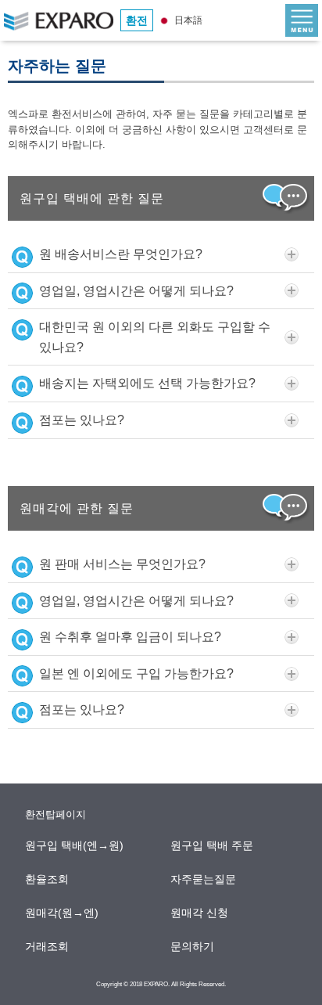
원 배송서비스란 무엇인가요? (120, 254)
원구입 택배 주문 (212, 845)
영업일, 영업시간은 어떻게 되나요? (136, 290)
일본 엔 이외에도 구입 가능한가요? (136, 673)
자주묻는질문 (204, 879)
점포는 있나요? (81, 420)
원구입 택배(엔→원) (75, 845)
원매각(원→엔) (62, 912)
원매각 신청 (200, 912)
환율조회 (48, 879)
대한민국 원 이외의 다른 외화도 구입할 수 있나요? (154, 337)
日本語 (187, 20)
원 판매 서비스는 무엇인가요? (122, 564)
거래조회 (48, 946)
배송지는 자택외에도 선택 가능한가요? (147, 383)
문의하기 (193, 946)
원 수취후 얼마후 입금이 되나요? (130, 636)
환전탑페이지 (55, 814)
